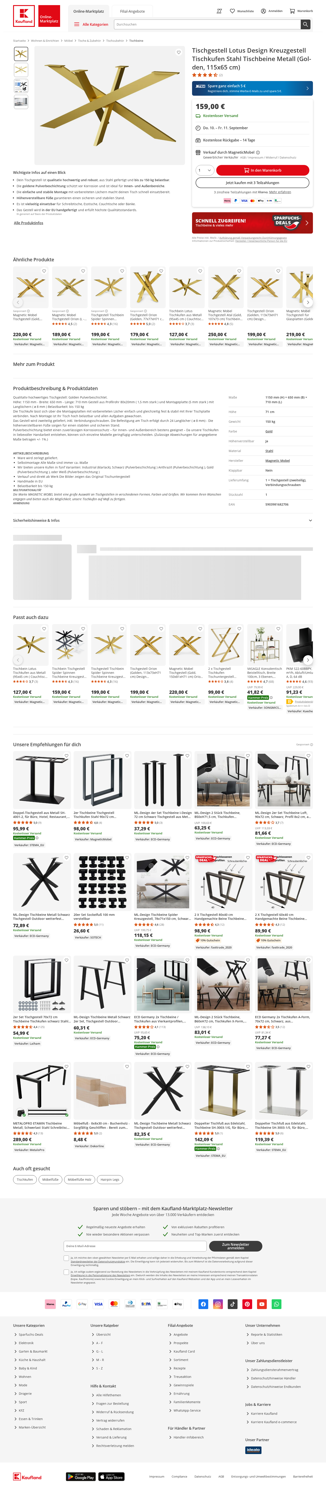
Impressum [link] (156, 1476)
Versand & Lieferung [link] (111, 1437)
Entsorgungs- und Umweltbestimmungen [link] (258, 1476)
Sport (23, 1402)
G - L (99, 1351)
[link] (132, 11)
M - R (100, 1360)
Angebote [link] (181, 1334)
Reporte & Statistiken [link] (266, 1334)
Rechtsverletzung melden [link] (115, 1446)
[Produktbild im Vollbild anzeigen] (109, 105)
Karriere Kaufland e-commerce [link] (274, 1422)
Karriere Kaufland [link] (264, 1413)
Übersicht (103, 1334)
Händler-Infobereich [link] (189, 1437)
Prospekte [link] (181, 1343)
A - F (99, 1343)
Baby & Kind (28, 1368)
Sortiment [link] (181, 1360)
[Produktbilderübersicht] (21, 105)
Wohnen (25, 1377)
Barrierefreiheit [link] (303, 1476)
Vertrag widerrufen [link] (110, 1420)
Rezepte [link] (180, 1368)
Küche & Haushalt (32, 1360)
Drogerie (25, 1393)
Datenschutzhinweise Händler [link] (273, 1378)
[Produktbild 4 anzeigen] (21, 102)
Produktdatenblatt (305, 701)
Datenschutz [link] (202, 1476)
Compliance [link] (179, 1476)
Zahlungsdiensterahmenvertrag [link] (274, 1370)
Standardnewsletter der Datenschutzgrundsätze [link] (98, 1261)
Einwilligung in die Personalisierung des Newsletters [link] (100, 1275)
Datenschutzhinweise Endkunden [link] (276, 1387)
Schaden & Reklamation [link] (114, 1429)
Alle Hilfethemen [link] (108, 1395)
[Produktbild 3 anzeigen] (21, 86)
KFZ (21, 1410)
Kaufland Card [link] (184, 1351)
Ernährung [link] (182, 1393)
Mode (23, 1385)
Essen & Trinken (31, 1419)
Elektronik (26, 1343)
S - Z (99, 1368)
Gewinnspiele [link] (184, 1385)
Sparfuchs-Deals (31, 1334)
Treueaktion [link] (182, 1377)
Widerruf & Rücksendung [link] (115, 1412)
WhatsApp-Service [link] (187, 1410)
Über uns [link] (258, 1343)
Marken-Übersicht (32, 1427)
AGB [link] (221, 1476)
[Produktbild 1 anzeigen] (21, 54)
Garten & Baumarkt (33, 1351)
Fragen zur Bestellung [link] (112, 1403)
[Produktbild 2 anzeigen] (21, 70)
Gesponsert (19, 311)
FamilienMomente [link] (187, 1402)
